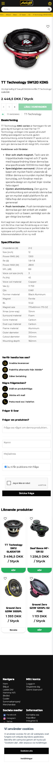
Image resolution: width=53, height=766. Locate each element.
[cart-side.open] (50, 3)
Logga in (30, 683)
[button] (47, 26)
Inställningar (27, 758)
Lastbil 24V (8, 689)
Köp (13, 570)
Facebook (11, 715)
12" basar (23, 15)
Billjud (8, 15)
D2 (29, 15)
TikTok (9, 721)
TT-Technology (32, 114)
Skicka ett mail (17, 395)
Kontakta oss (32, 715)
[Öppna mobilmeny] (3, 3)
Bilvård (6, 695)
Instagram (11, 718)
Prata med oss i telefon (21, 402)
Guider (6, 698)
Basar (15, 15)
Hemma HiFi (9, 692)
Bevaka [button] (13, 630)
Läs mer (6, 92)
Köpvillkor (31, 718)
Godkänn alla (26, 751)
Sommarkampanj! (11, 701)
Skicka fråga (26, 493)
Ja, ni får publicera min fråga (23, 467)
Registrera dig (33, 686)
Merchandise (9, 704)
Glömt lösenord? (34, 689)
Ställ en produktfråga (20, 388)
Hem (2, 15)
